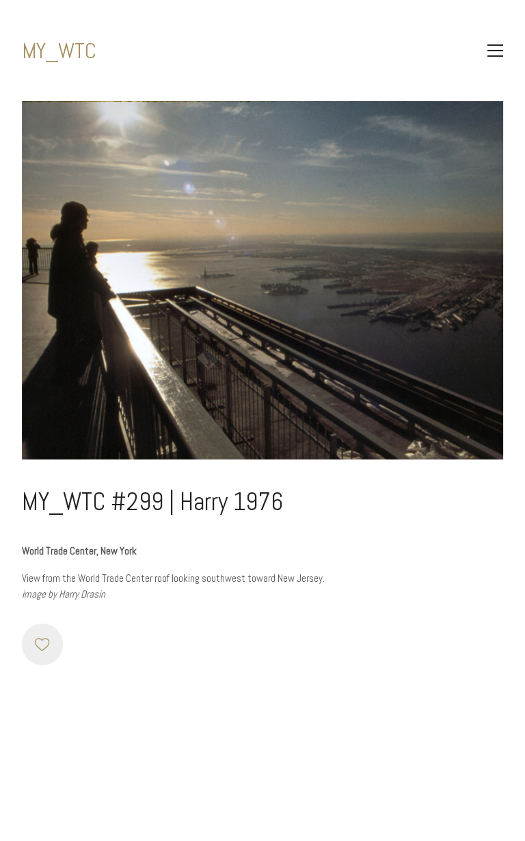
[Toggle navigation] (495, 50)
